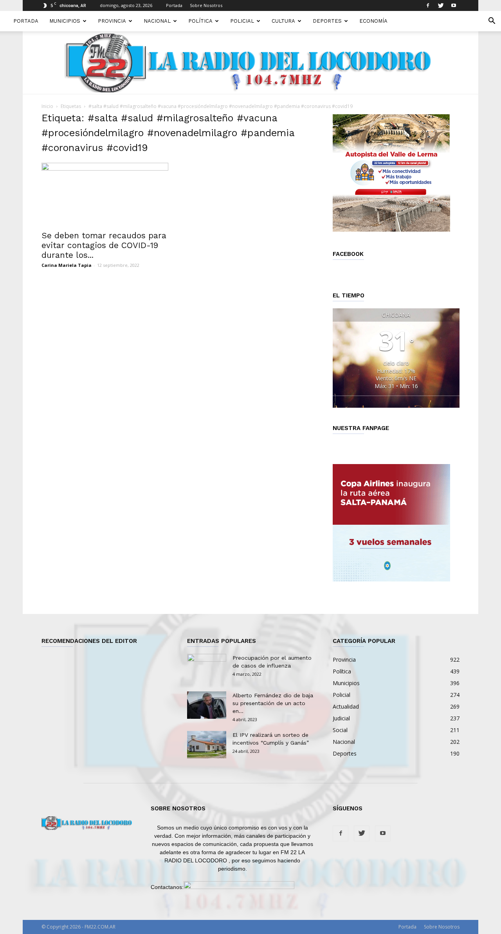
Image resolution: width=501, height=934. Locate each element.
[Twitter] (441, 5)
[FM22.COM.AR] (250, 63)
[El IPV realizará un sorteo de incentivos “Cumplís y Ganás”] (206, 744)
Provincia (112, 21)
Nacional (157, 21)
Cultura (283, 21)
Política (200, 21)
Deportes (327, 21)
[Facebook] (428, 5)
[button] (491, 21)
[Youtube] (454, 5)
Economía (373, 21)
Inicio (47, 106)
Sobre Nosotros (206, 5)
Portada (174, 5)
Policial (242, 21)
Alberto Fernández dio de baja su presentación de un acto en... (272, 703)
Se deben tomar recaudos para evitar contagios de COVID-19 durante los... (103, 245)
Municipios (64, 21)
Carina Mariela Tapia (66, 265)
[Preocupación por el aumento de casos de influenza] (206, 667)
